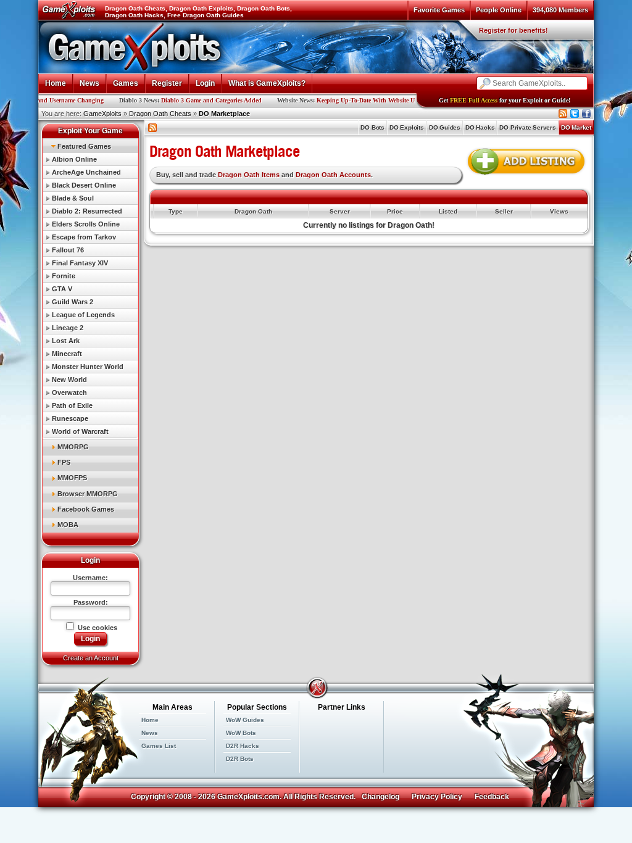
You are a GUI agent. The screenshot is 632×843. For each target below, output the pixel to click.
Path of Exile (72, 405)
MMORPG (73, 447)
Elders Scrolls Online (86, 224)
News (89, 83)
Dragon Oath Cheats (160, 113)
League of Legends (83, 314)
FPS (63, 462)
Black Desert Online (84, 185)
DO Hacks (479, 127)
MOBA (67, 524)
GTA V (62, 289)
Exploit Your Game (90, 131)
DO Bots (372, 127)
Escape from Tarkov (84, 237)
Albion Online (74, 159)
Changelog (380, 796)
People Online (499, 10)
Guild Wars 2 (72, 301)
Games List (158, 745)
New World (69, 379)
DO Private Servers (527, 127)
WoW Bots (241, 732)
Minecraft (67, 353)
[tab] (90, 146)
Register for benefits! (513, 30)
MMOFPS (72, 477)
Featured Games (84, 146)
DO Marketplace (224, 113)
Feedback (492, 796)
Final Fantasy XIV (80, 263)
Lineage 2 (67, 327)
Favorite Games (439, 10)
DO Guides (444, 127)
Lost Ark (66, 340)
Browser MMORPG (87, 493)
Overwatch (69, 392)
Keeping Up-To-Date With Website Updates (345, 100)
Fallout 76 (68, 250)
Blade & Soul (73, 198)
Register (167, 83)
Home (55, 83)
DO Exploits (406, 127)
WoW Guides (245, 719)
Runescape (70, 418)
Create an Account (90, 658)
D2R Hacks (242, 745)
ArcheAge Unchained (86, 172)
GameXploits (102, 113)
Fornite (63, 276)
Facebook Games (85, 509)
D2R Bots (240, 758)
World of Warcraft (80, 431)
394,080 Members (560, 10)
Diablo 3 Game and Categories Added (182, 100)
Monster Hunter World (87, 366)
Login (205, 83)
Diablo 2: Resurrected (87, 211)
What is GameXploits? (267, 83)
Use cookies (96, 627)
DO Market (576, 127)
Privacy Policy (437, 796)
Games (125, 83)
